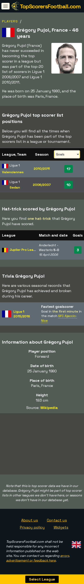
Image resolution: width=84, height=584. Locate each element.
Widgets (61, 527)
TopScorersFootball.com (50, 6)
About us (29, 520)
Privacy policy (32, 527)
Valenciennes (13, 172)
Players (10, 21)
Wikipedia (49, 407)
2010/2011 (42, 168)
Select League (42, 579)
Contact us (57, 520)
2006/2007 (42, 185)
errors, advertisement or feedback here (38, 558)
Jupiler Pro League (24, 250)
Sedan (15, 187)
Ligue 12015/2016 (21, 313)
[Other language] (75, 543)
